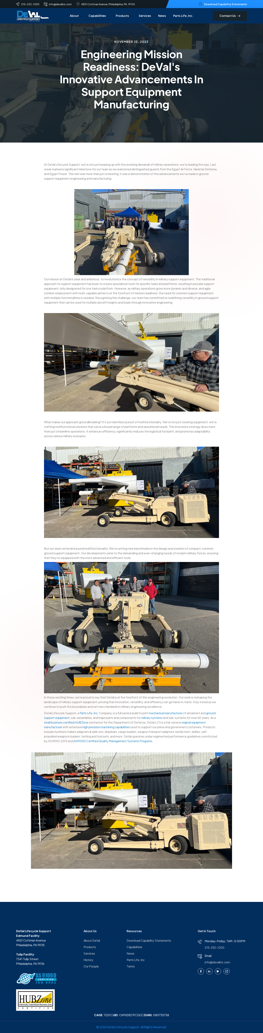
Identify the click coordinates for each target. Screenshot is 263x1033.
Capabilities (134, 947)
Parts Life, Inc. (183, 16)
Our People (91, 966)
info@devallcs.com (217, 962)
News (162, 16)
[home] (33, 15)
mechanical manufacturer (165, 713)
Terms (131, 966)
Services (145, 16)
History (88, 960)
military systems (151, 718)
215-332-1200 (214, 947)
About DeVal (92, 940)
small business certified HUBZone (66, 722)
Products (90, 947)
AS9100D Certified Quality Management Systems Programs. (113, 741)
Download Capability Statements (149, 940)
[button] (75, 15)
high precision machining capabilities (106, 727)
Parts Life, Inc (136, 960)
